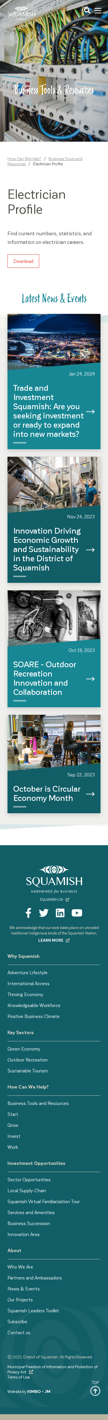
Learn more (51, 940)
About (14, 1250)
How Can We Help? (24, 158)
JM (47, 1391)
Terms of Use (18, 1377)
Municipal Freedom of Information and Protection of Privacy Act (52, 1369)
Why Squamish (23, 956)
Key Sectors (20, 1032)
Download (23, 261)
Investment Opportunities (36, 1163)
